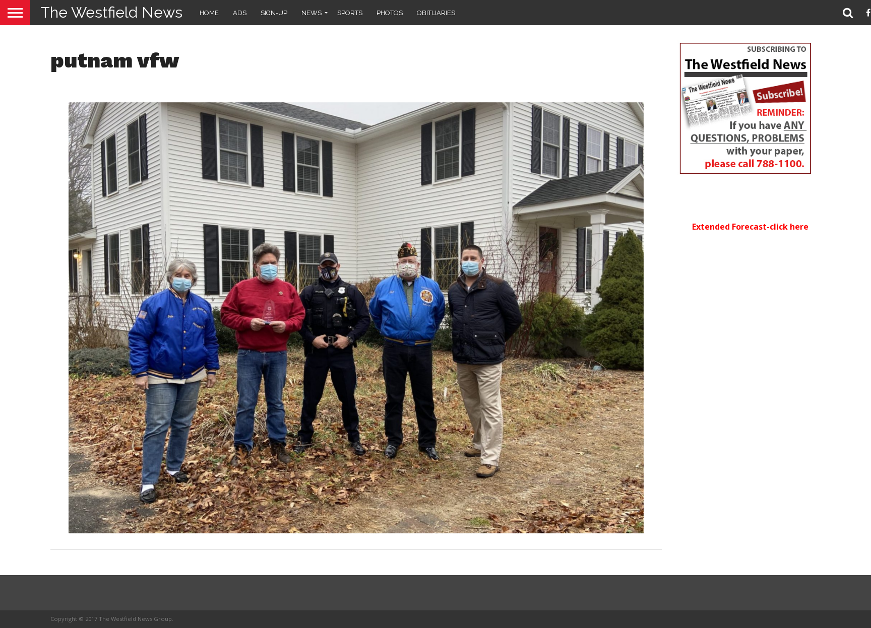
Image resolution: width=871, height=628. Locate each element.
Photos (390, 13)
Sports (349, 13)
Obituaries (436, 13)
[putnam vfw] (356, 530)
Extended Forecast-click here (750, 226)
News (311, 13)
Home (209, 13)
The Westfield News (111, 12)
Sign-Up (274, 13)
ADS (239, 13)
